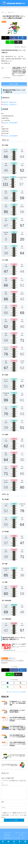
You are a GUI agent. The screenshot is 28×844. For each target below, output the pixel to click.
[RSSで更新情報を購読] (20, 686)
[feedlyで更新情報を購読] (7, 686)
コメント (4, 785)
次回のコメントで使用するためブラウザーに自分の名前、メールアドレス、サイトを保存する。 (14, 815)
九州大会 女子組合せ (9, 104)
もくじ (13, 84)
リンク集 (21, 835)
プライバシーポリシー (20, 832)
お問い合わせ (7, 835)
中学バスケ (5, 658)
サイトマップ (7, 832)
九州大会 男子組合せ (9, 102)
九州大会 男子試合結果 (9, 122)
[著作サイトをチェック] (7, 682)
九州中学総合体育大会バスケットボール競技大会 (13, 660)
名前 (2, 801)
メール (3, 807)
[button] (18, 42)
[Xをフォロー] (20, 682)
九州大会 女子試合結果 (9, 135)
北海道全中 (5, 662)
